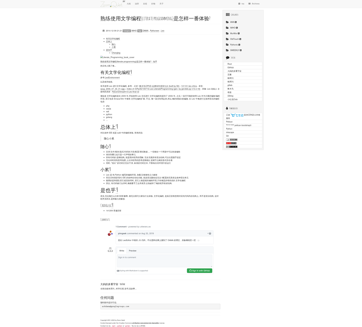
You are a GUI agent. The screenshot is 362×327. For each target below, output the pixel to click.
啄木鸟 (230, 88)
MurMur (234, 33)
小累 (114, 47)
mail (113, 326)
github (119, 326)
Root (230, 63)
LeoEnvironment (112, 77)
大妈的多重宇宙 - (112, 284)
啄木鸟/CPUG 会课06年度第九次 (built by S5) (159, 86)
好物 (153, 3)
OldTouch (234, 39)
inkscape (230, 132)
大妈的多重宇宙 (234, 71)
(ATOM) (142, 326)
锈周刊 (230, 81)
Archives (255, 3)
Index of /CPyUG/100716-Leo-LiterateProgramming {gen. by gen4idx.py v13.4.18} (163, 88)
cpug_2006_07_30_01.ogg (112, 88)
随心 (114, 44)
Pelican (229, 121)
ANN (232, 22)
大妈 (129, 3)
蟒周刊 (230, 78)
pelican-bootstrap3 (243, 125)
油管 (137, 3)
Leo (162, 30)
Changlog (116, 52)
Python (229, 128)
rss (243, 3)
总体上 (109, 41)
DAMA (145, 30)
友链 (145, 3)
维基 (229, 92)
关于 (161, 3)
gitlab (127, 326)
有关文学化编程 (113, 38)
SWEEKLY (235, 50)
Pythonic (234, 44)
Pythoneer (154, 30)
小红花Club (233, 99)
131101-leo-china (189, 86)
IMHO (134, 30)
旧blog (230, 95)
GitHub (231, 67)
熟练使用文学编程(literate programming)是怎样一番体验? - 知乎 (128, 61)
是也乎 (109, 49)
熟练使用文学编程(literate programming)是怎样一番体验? (155, 18)
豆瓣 (229, 74)
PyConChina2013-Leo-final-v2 (125, 91)
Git (227, 135)
